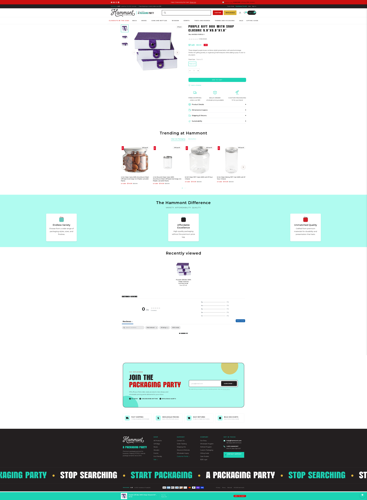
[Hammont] (136, 439)
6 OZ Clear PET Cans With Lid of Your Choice (199, 178)
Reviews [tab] (128, 321)
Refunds (229, 487)
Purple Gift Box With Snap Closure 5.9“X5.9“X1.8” (183, 281)
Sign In (254, 6)
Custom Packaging (206, 450)
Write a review (240, 320)
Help (249, 6)
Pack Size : (195, 59)
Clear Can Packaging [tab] (178, 139)
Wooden (156, 450)
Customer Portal (241, 6)
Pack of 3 (192, 64)
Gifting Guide (204, 453)
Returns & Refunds (183, 450)
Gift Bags (157, 444)
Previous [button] (134, 52)
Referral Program (206, 447)
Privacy (218, 487)
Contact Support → (234, 454)
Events (156, 453)
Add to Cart (240, 496)
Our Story (203, 440)
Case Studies (204, 456)
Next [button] (177, 52)
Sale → (156, 459)
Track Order (230, 6)
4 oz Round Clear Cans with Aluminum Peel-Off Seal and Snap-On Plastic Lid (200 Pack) (167, 179)
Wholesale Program (207, 444)
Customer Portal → (183, 456)
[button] (186, 12)
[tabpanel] (183, 340)
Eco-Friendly (158, 456)
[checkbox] (176, 327)
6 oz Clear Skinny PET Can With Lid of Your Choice (231, 178)
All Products (158, 440)
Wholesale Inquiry (183, 453)
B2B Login (203, 459)
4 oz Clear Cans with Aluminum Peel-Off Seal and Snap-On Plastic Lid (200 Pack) (135, 179)
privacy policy (226, 389)
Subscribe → (229, 383)
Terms (223, 487)
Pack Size (163, 495)
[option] (156, 50)
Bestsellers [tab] (192, 139)
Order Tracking (182, 444)
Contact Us (180, 440)
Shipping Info (181, 447)
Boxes (156, 447)
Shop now (193, 2)
